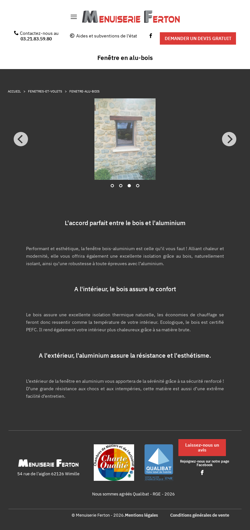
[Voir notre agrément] (158, 463)
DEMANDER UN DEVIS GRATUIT (198, 38)
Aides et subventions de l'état (106, 36)
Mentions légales (141, 515)
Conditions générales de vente (199, 515)
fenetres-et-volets (45, 91)
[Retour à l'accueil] (131, 16)
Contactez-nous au (39, 36)
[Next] (229, 139)
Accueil (14, 91)
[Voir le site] (114, 463)
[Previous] (21, 139)
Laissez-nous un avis (202, 447)
